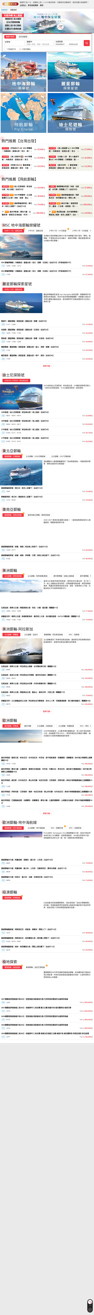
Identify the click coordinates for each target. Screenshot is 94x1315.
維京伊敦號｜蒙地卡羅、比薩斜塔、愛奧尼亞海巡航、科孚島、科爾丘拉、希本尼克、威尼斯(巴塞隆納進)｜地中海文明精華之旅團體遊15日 (23, 213)
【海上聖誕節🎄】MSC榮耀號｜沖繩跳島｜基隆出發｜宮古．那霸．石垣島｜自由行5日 (70, 149)
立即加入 (23, 5)
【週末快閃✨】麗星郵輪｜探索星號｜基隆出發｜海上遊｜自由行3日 (70, 166)
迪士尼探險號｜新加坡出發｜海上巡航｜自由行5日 (23, 188)
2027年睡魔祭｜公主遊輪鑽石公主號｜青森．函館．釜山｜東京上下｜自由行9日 (23, 196)
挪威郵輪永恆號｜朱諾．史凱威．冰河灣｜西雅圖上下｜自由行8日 (70, 188)
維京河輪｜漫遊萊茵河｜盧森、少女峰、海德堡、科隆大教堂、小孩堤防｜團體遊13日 (70, 204)
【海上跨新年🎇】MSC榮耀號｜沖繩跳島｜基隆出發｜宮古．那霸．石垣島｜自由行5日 (23, 158)
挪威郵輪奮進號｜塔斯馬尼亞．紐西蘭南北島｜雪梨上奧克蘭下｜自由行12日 (70, 196)
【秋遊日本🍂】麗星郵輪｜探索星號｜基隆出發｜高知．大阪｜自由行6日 (23, 166)
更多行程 (46, 366)
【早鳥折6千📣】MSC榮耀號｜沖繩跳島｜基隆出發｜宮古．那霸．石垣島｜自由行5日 (23, 149)
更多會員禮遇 (33, 5)
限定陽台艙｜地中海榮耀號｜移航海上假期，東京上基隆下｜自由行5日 (70, 213)
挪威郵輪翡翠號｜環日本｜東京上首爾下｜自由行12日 (23, 204)
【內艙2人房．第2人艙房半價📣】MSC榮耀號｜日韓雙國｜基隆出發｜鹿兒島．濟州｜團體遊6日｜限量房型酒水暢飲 (70, 158)
